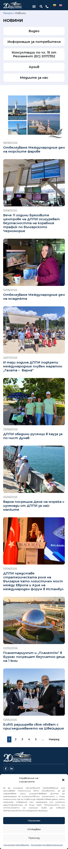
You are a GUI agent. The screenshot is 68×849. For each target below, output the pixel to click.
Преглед (34, 837)
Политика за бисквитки (16, 845)
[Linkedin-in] (11, 768)
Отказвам (34, 829)
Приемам (34, 820)
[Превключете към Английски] (61, 5)
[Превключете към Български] (55, 5)
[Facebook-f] (5, 768)
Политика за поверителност (47, 845)
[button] (63, 779)
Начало (8, 13)
